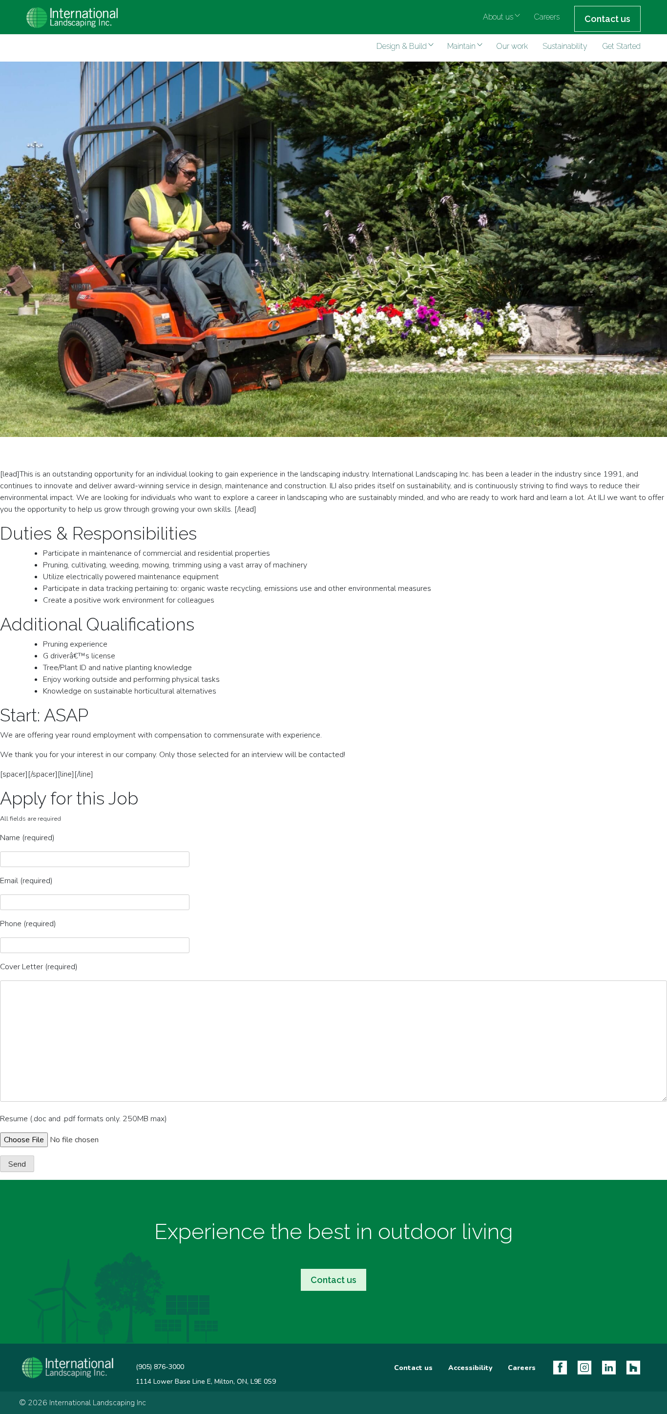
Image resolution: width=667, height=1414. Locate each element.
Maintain (461, 46)
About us (498, 17)
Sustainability (564, 46)
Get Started (621, 46)
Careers (547, 17)
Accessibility (470, 1367)
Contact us (607, 19)
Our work (512, 46)
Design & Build (401, 46)
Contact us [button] (333, 1280)
